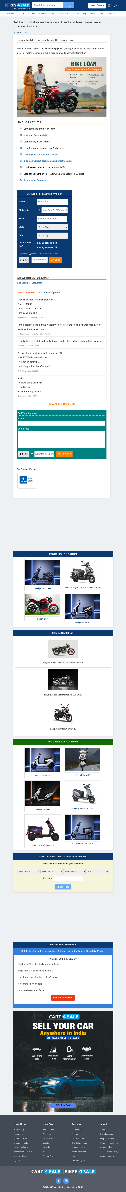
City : (21, 235)
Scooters (46, 1143)
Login (114, 5)
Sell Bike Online (13, 13)
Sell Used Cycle (78, 1160)
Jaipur (29, 1151)
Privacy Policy (112, 1151)
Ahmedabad (19, 1151)
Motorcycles (48, 1138)
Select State (96, 5)
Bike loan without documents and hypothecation (48, 161)
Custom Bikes (48, 1156)
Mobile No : (24, 210)
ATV (44, 1151)
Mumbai (17, 1138)
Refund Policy (106, 1147)
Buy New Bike (89, 13)
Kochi (25, 1143)
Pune (25, 1138)
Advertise (110, 1138)
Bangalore (18, 1129)
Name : (22, 201)
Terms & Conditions (50, 254)
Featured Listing (78, 1147)
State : (22, 227)
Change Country (107, 1156)
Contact (103, 1143)
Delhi (16, 1147)
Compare (111, 13)
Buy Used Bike (29, 13)
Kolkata (17, 1156)
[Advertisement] (63, 526)
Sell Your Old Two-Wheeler (63, 944)
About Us (104, 1129)
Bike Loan (75, 13)
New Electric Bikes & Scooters (63, 741)
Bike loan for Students (35, 180)
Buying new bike (45, 247)
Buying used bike (45, 243)
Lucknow (24, 1147)
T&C (102, 1151)
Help (102, 1138)
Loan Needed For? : (25, 244)
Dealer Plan (63, 13)
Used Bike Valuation (46, 13)
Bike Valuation (77, 1138)
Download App (106, 1134)
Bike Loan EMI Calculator (29, 282)
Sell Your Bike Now (63, 997)
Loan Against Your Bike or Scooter (41, 154)
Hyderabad (18, 1134)
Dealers (101, 13)
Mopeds (46, 1147)
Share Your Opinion (49, 292)
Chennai (17, 1143)
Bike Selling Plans (79, 1143)
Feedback (113, 1143)
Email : (22, 218)
